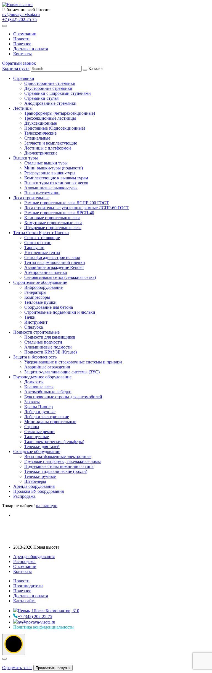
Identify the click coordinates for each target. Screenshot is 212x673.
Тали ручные (36, 436)
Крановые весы (39, 386)
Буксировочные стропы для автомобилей (63, 396)
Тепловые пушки (40, 302)
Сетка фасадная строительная (52, 257)
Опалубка (33, 327)
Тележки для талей (42, 446)
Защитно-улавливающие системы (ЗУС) (62, 372)
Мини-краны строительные (50, 421)
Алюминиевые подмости (48, 347)
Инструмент (35, 322)
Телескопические (40, 133)
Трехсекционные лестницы (50, 118)
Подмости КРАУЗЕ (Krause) (50, 352)
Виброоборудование (43, 287)
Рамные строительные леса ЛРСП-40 (59, 212)
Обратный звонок (19, 63)
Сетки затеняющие (42, 237)
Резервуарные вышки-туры (49, 173)
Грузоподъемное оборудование (42, 377)
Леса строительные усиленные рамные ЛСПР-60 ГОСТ (76, 207)
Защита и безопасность (35, 357)
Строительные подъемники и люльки (59, 312)
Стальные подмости (43, 342)
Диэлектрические (40, 153)
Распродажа (24, 496)
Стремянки (23, 78)
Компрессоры (37, 297)
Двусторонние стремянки (48, 88)
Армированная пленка (45, 272)
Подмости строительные (36, 332)
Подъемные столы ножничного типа (59, 466)
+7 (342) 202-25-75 (19, 19)
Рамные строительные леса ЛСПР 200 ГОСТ (66, 202)
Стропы (31, 426)
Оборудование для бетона (48, 307)
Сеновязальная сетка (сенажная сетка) (60, 277)
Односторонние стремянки (49, 83)
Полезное (22, 43)
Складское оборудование (36, 451)
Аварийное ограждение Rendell (54, 267)
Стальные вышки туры (46, 163)
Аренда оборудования (34, 486)
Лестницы (23, 108)
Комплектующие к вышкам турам (56, 178)
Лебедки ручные (39, 411)
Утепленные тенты (42, 252)
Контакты (22, 53)
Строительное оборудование (40, 282)
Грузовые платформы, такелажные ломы (62, 461)
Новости (21, 38)
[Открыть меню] (4, 26)
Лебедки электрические (46, 416)
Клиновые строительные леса (52, 217)
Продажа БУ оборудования (38, 491)
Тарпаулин (34, 247)
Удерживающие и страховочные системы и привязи (73, 362)
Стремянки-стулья (41, 98)
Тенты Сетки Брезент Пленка (41, 232)
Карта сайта (24, 600)
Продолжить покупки (53, 668)
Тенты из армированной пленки (54, 262)
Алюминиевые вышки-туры (51, 187)
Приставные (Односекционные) (54, 128)
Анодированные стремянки (50, 103)
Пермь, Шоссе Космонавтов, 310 (48, 610)
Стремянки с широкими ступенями (57, 93)
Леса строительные (31, 197)
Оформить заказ (17, 667)
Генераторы (35, 292)
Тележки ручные (40, 476)
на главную (46, 505)
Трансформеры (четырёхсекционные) (59, 113)
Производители (28, 585)
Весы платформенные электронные (57, 456)
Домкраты (34, 381)
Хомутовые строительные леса (53, 222)
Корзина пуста (16, 68)
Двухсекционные (40, 123)
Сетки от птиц (38, 242)
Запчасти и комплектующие (50, 143)
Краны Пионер (38, 406)
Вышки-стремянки (42, 192)
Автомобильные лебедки (47, 391)
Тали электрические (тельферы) (54, 441)
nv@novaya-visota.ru (21, 14)
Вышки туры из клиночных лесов (56, 182)
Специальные (37, 138)
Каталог (71, 282)
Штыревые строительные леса (52, 227)
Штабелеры (35, 481)
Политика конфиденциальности (43, 627)
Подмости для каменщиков (49, 337)
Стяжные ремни (39, 431)
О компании (24, 34)
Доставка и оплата (30, 48)
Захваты (32, 401)
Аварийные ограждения (47, 367)
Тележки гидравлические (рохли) (55, 471)
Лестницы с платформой (47, 148)
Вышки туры (25, 158)
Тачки (30, 317)
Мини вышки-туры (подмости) (53, 168)
